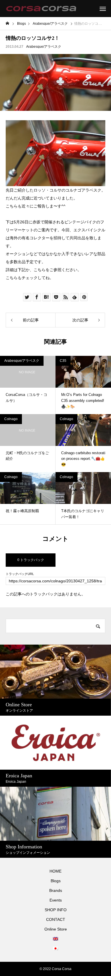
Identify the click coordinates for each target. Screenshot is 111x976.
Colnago (11, 419)
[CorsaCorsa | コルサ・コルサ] (41, 8)
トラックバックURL (20, 574)
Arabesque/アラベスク (43, 47)
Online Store (55, 929)
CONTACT (55, 919)
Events (56, 900)
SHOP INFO (56, 910)
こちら (40, 269)
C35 (63, 361)
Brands (55, 890)
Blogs (56, 881)
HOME (55, 871)
